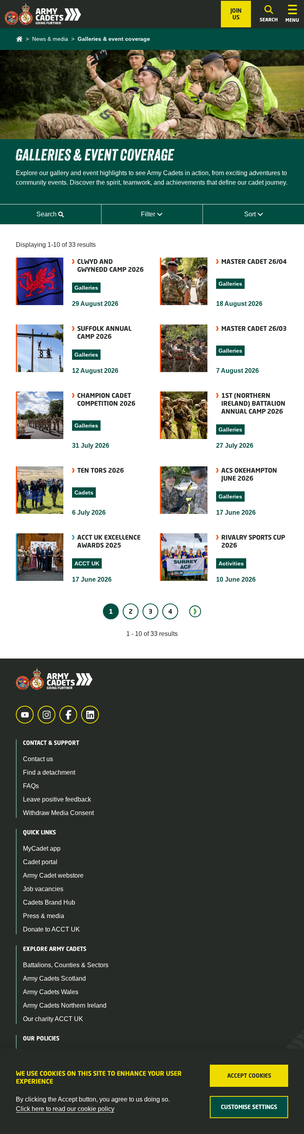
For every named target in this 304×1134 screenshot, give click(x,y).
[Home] (19, 39)
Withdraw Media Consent (58, 812)
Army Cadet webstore (53, 875)
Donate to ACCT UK (51, 929)
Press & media (43, 916)
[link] (195, 611)
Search (66, 216)
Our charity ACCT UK (53, 1019)
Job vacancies (43, 889)
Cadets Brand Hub (49, 902)
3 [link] (150, 611)
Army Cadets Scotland (54, 978)
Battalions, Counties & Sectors (65, 965)
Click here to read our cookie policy (65, 1108)
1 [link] (111, 611)
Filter (169, 216)
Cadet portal (40, 862)
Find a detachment (49, 772)
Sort (272, 216)
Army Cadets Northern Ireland (64, 1005)
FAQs (31, 786)
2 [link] (131, 611)
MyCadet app (42, 848)
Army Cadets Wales (50, 992)
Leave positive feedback (57, 799)
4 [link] (170, 611)
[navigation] (292, 14)
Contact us (38, 759)
